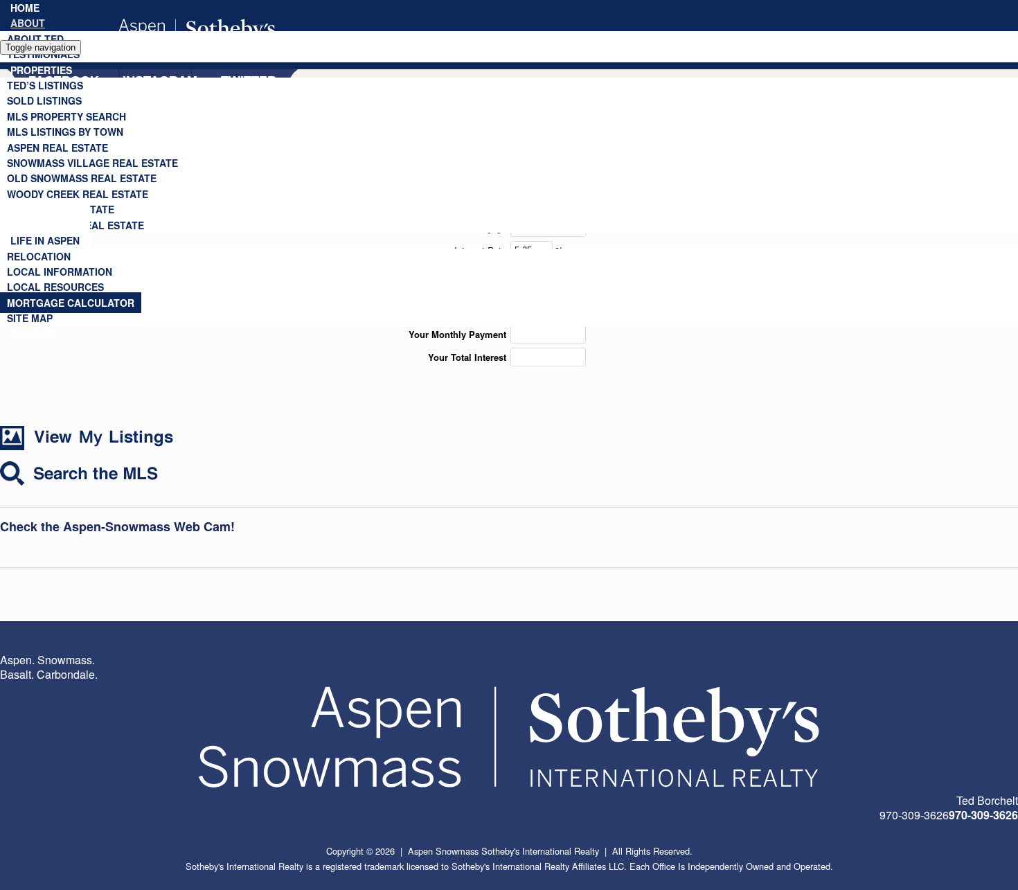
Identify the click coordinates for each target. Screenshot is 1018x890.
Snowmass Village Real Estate (92, 163)
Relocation (39, 256)
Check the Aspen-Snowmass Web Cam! (117, 526)
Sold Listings (44, 100)
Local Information (59, 271)
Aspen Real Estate (57, 147)
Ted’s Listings (45, 85)
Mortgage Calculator (70, 303)
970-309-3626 (983, 815)
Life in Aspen (45, 240)
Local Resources (55, 287)
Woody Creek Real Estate (77, 194)
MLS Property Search (66, 116)
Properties (41, 70)
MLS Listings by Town (65, 132)
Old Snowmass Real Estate (82, 178)
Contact (33, 334)
